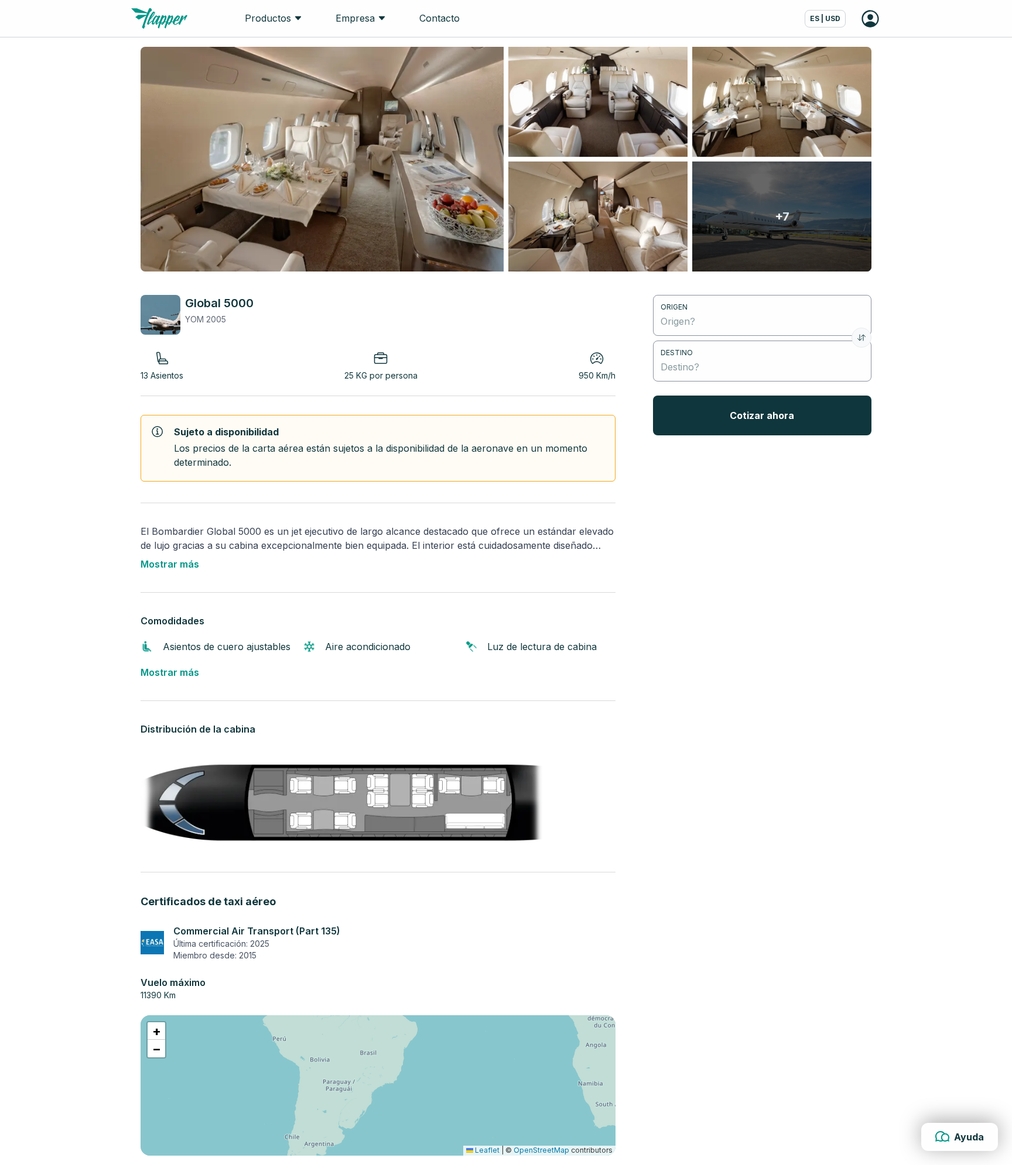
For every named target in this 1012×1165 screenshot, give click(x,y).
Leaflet (486, 1150)
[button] (156, 1031)
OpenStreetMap (541, 1150)
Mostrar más (170, 564)
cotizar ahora (762, 415)
